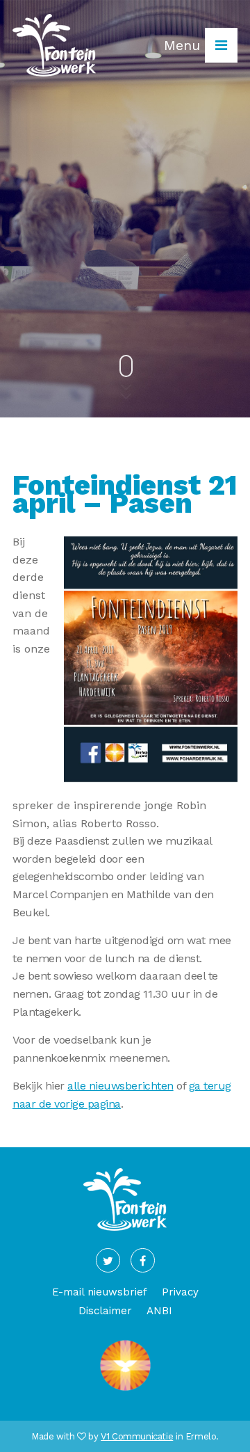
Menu (184, 45)
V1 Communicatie (137, 1436)
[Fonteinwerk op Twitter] (108, 1260)
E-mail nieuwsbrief (99, 1292)
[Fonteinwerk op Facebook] (143, 1260)
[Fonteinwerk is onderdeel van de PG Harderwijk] (125, 1390)
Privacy (180, 1292)
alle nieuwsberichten (120, 1085)
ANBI (159, 1311)
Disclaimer (105, 1311)
